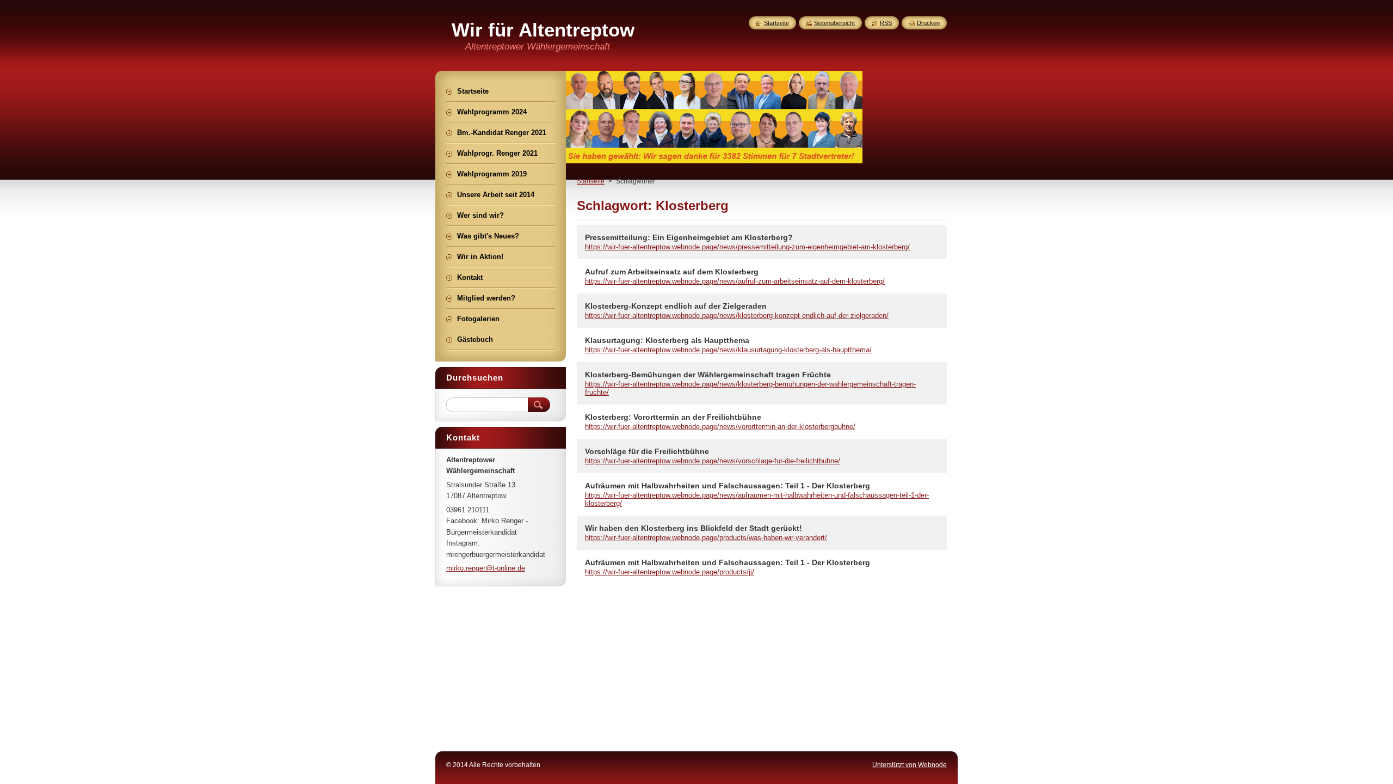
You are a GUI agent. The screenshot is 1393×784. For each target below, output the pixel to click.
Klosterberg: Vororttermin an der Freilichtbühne (673, 417)
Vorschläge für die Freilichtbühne (647, 451)
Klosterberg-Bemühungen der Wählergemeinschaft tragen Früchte (708, 374)
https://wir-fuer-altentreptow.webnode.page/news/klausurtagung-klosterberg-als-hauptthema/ (728, 350)
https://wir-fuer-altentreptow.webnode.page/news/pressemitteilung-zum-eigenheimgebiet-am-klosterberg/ (747, 247)
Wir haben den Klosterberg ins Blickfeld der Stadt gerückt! (693, 528)
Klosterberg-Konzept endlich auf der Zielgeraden (676, 306)
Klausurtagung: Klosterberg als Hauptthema (667, 340)
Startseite (591, 181)
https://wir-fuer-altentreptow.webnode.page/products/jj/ (669, 572)
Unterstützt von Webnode (909, 765)
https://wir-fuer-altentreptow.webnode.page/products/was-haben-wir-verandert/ (706, 538)
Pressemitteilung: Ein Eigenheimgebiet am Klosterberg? (689, 237)
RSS (886, 23)
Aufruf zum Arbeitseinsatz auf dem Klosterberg (672, 271)
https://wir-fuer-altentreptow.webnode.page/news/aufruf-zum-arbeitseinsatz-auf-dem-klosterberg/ (735, 281)
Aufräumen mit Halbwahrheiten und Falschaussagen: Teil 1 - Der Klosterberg (727, 485)
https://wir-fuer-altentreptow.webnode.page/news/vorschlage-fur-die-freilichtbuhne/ (712, 461)
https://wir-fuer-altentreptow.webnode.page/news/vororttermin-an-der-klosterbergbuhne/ (720, 426)
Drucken (928, 23)
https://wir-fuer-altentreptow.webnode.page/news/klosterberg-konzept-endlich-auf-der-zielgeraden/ (737, 315)
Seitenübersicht (834, 23)
